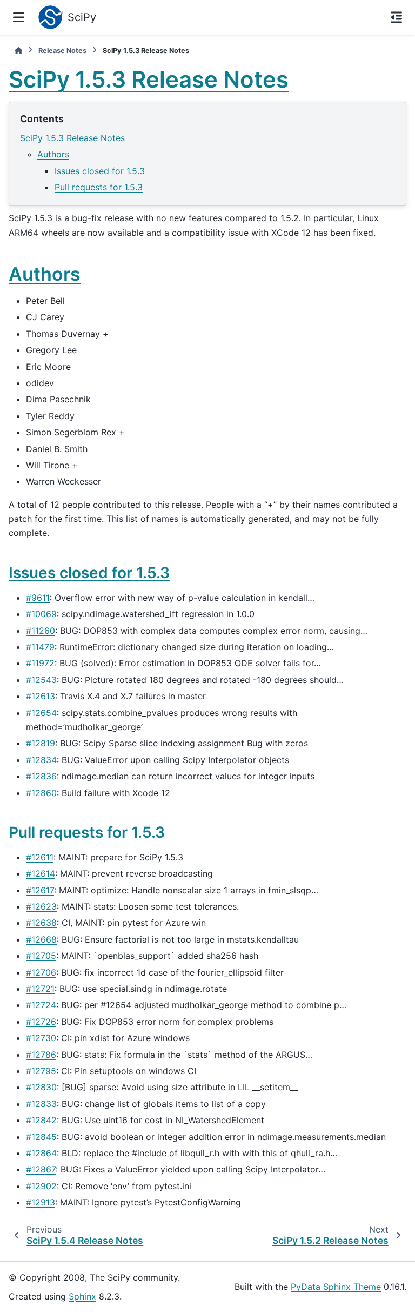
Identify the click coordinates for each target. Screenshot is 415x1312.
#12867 (41, 1169)
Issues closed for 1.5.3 (100, 170)
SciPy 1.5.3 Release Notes (72, 137)
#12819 (40, 743)
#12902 (41, 1186)
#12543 (41, 679)
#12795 (41, 1070)
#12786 (41, 1054)
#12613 (40, 696)
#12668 (41, 939)
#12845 (41, 1136)
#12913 (40, 1202)
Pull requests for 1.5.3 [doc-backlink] (87, 832)
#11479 (40, 646)
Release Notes (62, 51)
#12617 (40, 890)
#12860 (41, 792)
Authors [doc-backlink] (45, 274)
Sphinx (82, 1296)
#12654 (41, 712)
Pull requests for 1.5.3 (99, 187)
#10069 (41, 613)
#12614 (40, 873)
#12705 (41, 955)
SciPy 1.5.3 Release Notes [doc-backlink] (149, 79)
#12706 (41, 972)
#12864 (41, 1153)
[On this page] (396, 17)
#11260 (40, 630)
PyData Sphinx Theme (336, 1286)
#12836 (41, 776)
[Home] (18, 50)
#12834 (41, 759)
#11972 (40, 663)
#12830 (41, 1087)
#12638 (41, 922)
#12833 (41, 1103)
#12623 (41, 906)
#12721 (40, 988)
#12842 (41, 1120)
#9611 (38, 597)
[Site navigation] (19, 17)
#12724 (41, 1004)
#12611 (39, 857)
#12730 (41, 1037)
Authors (53, 154)
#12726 (41, 1021)
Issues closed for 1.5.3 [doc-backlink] (89, 573)
